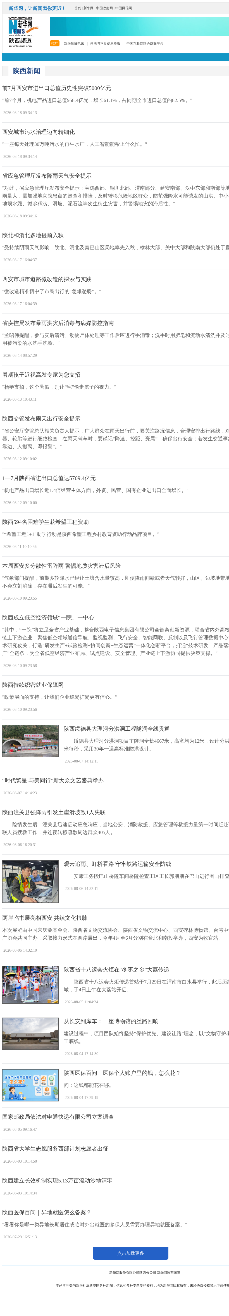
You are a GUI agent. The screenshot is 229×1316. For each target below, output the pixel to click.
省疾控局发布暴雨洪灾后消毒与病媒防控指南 (58, 323)
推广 (54, 43)
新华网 (89, 8)
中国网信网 (123, 8)
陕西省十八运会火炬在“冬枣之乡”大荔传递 (116, 970)
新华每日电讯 (74, 44)
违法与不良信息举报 (105, 44)
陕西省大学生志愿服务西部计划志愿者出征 (55, 1149)
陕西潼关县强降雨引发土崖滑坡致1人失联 (54, 812)
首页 (77, 8)
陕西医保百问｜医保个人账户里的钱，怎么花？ (122, 1073)
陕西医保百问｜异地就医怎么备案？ (47, 1212)
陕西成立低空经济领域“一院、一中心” (49, 618)
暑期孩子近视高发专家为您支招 (41, 375)
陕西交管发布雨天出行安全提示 (41, 419)
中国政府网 (104, 8)
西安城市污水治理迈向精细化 (38, 132)
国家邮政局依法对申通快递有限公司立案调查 (58, 1117)
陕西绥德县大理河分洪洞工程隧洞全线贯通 (117, 729)
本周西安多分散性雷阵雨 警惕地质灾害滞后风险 (61, 566)
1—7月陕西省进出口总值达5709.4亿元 (49, 478)
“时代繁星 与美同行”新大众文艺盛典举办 (53, 780)
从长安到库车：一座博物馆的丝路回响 (111, 1021)
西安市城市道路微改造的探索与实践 (47, 279)
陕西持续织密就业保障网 (33, 685)
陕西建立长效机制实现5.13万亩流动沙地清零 (57, 1181)
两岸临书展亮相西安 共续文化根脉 (44, 918)
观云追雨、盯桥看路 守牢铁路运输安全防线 (117, 864)
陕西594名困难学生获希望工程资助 (45, 522)
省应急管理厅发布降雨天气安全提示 (47, 176)
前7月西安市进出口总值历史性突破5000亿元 (56, 88)
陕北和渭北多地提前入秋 (33, 235)
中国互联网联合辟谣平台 (145, 44)
